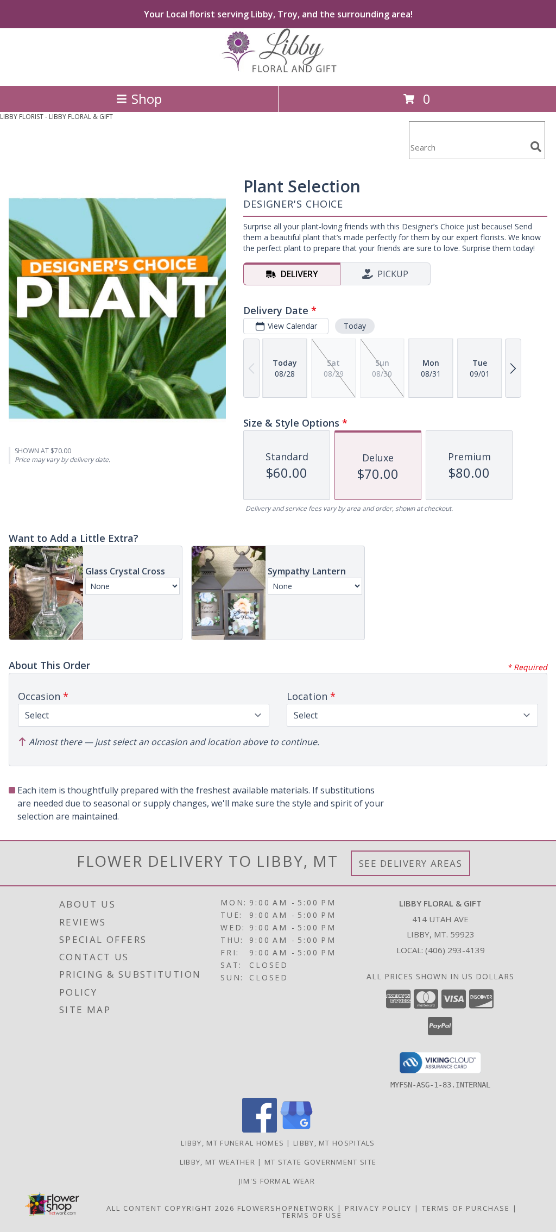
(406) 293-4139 (455, 950)
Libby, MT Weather (217, 1162)
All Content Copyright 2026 (170, 1208)
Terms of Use (312, 1215)
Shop (146, 99)
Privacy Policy (378, 1208)
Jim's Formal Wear (278, 1181)
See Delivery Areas (411, 863)
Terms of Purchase (466, 1208)
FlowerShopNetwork (285, 1208)
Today (355, 326)
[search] (536, 147)
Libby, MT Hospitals (334, 1143)
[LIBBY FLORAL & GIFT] (278, 70)
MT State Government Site (320, 1162)
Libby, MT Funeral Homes (232, 1143)
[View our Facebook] (259, 1129)
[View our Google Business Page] (296, 1129)
